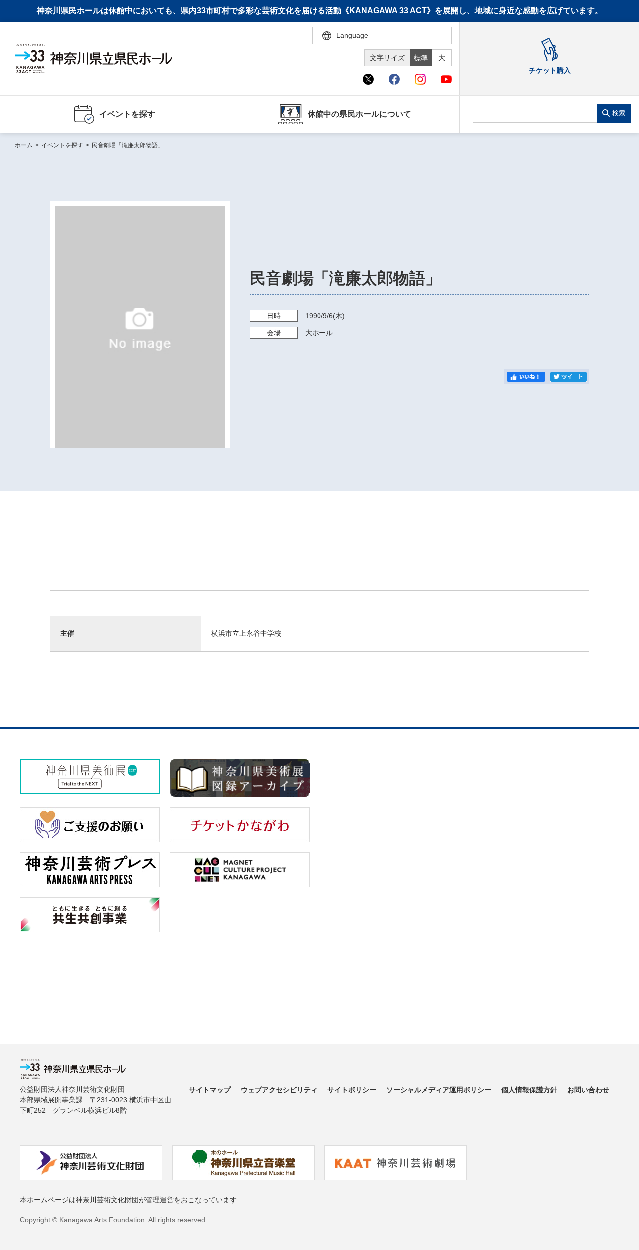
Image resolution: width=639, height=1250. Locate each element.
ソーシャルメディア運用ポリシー (438, 1090)
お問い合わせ (588, 1090)
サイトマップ (210, 1090)
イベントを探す (62, 145)
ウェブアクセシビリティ (279, 1090)
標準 (421, 58)
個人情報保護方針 (529, 1090)
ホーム (24, 145)
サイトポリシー (351, 1090)
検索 (618, 113)
